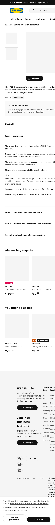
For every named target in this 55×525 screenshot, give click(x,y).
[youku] (20, 470)
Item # (8, 97)
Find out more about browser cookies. (29, 503)
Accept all (38, 519)
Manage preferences (14, 518)
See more (28, 401)
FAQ (52, 425)
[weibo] (20, 464)
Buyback (46, 440)
